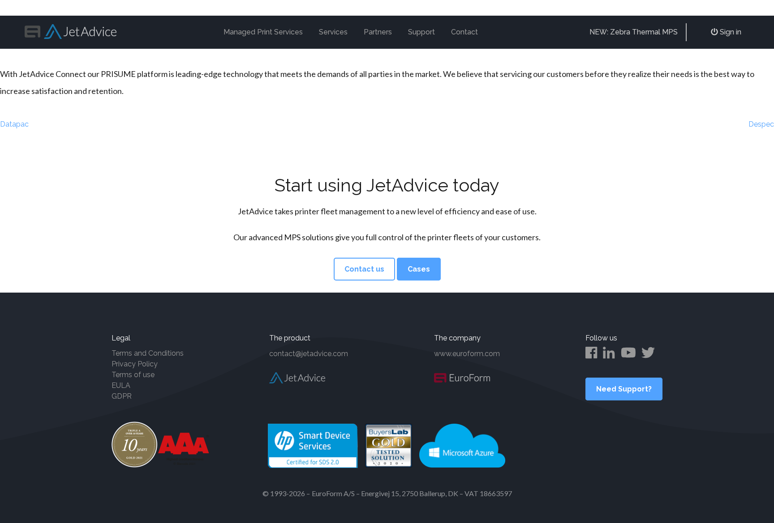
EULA (121, 385)
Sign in (729, 32)
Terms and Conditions (148, 353)
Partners (378, 32)
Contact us (364, 269)
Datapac (14, 124)
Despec (761, 124)
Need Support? (624, 389)
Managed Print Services (263, 32)
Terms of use (133, 374)
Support (421, 32)
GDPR (122, 396)
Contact (464, 32)
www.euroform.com (467, 353)
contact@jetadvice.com (308, 353)
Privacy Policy (135, 364)
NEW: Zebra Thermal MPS (633, 32)
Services (333, 32)
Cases (419, 269)
